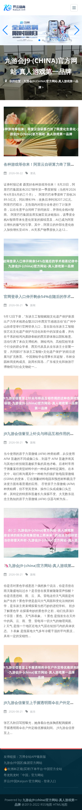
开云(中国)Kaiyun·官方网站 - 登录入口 (30, 781)
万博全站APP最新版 (32, 756)
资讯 (32, 173)
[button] (77, 30)
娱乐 (32, 711)
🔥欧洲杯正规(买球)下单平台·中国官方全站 (33, 769)
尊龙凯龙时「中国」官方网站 (24, 775)
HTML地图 (60, 804)
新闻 (32, 305)
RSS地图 (46, 804)
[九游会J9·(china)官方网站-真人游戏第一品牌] (15, 7)
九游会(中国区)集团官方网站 (23, 763)
